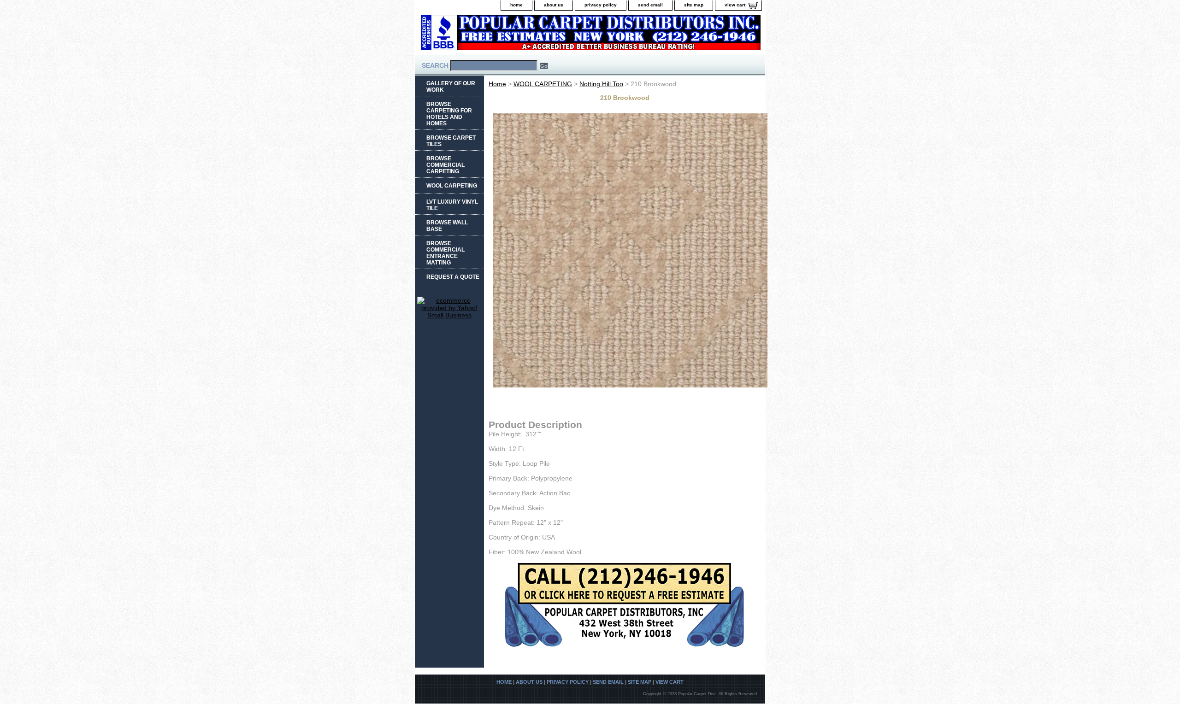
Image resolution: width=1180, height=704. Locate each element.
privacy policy (600, 4)
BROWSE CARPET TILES (451, 141)
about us (553, 4)
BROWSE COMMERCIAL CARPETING (445, 165)
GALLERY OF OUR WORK (450, 86)
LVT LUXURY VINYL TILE (452, 205)
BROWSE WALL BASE (447, 225)
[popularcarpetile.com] (530, 35)
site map (693, 4)
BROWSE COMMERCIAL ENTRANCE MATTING (445, 253)
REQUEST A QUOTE (452, 277)
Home (497, 84)
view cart (735, 4)
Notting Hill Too (601, 84)
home (516, 4)
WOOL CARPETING (542, 84)
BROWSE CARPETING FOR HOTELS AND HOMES (449, 114)
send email (650, 4)
